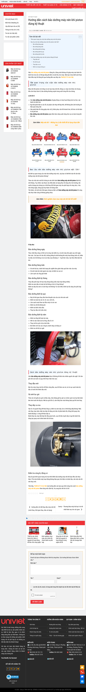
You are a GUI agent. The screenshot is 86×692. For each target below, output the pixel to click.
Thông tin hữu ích (10, 30)
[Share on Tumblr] (64, 499)
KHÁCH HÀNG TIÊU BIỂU (15, 1)
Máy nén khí (47, 518)
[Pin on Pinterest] (57, 499)
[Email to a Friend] (53, 499)
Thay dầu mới (36, 59)
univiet (41, 30)
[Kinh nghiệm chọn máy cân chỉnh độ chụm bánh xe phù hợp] (48, 530)
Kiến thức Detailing (10, 23)
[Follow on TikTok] (14, 668)
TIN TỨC (36, 1)
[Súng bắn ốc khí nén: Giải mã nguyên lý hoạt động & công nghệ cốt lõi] (62, 530)
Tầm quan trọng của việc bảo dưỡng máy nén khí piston (46, 39)
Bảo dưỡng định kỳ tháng (39, 49)
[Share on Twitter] (50, 499)
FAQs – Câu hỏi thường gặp (56, 635)
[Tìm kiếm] (83, 1)
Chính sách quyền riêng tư (75, 635)
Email (59, 578)
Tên (31, 578)
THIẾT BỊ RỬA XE (78, 8)
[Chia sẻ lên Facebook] (47, 499)
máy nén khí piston (56, 518)
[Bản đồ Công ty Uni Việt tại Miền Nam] (76, 672)
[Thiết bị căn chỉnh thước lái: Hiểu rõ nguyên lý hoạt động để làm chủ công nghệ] (34, 530)
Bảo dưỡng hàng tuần (38, 46)
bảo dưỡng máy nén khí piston (36, 518)
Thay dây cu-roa (37, 64)
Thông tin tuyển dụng (35, 635)
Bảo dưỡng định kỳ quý (38, 51)
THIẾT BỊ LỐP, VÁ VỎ (33, 5)
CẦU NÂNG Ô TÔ (65, 5)
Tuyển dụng (4, 1)
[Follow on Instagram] (11, 668)
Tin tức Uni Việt (9, 33)
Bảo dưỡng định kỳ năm (38, 54)
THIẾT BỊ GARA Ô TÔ (50, 5)
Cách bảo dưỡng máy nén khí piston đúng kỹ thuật (44, 57)
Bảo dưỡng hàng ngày (38, 44)
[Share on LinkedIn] (60, 499)
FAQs (30, 1)
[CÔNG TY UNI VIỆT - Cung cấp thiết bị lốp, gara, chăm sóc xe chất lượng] (7, 5)
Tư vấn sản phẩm (10, 37)
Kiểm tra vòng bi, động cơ (39, 67)
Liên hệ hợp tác (34, 628)
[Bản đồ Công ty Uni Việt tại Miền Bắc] (36, 672)
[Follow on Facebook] (7, 668)
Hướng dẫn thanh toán (55, 628)
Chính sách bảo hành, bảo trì (76, 632)
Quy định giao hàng (73, 624)
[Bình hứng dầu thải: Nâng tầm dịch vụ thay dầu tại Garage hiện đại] (77, 530)
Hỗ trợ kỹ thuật (9, 19)
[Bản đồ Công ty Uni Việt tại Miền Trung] (56, 672)
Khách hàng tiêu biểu (35, 632)
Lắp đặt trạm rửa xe (11, 26)
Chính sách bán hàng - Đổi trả (76, 628)
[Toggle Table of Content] (79, 36)
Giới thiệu (32, 624)
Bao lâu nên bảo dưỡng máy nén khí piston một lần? (45, 42)
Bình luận (33, 563)
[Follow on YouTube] (18, 668)
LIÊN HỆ (25, 1)
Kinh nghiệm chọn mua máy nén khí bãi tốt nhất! (60, 199)
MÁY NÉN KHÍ (78, 5)
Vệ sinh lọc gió (36, 62)
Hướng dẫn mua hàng (55, 624)
